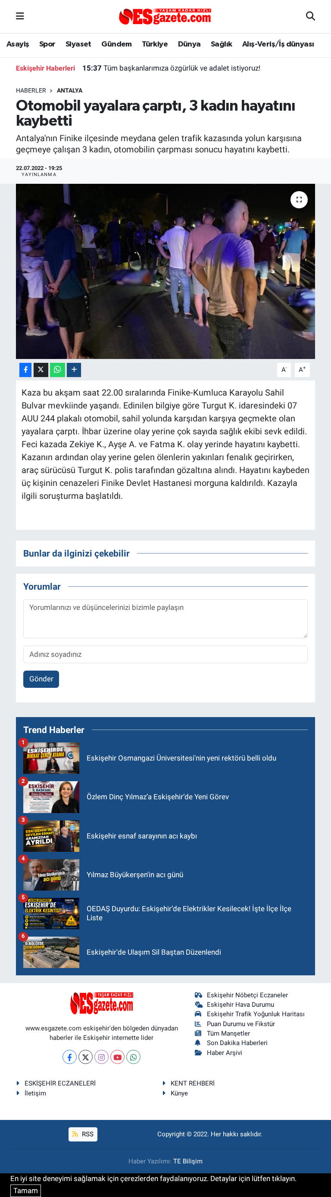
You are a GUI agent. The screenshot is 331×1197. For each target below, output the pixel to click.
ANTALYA (69, 90)
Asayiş (17, 44)
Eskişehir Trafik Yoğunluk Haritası (256, 1014)
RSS (87, 1134)
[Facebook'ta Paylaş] (25, 370)
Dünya (189, 44)
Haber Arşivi (224, 1053)
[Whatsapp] (133, 1057)
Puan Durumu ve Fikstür (241, 1024)
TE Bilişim (188, 1161)
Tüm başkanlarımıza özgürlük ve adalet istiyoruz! (171, 68)
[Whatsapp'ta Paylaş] (57, 370)
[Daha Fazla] (74, 370)
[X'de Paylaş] (41, 370)
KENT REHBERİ (193, 1083)
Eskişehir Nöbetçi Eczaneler (247, 995)
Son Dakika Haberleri (237, 1043)
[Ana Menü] (20, 16)
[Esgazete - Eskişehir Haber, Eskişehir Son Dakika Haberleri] (165, 16)
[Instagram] (101, 1057)
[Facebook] (69, 1057)
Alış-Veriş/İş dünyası (278, 44)
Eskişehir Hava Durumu (240, 1004)
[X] (85, 1057)
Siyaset (78, 44)
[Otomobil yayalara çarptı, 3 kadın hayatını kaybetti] (165, 271)
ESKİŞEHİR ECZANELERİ (60, 1083)
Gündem (116, 44)
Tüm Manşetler (228, 1033)
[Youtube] (117, 1057)
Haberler (31, 90)
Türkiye (155, 44)
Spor (47, 44)
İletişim (35, 1093)
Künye (179, 1093)
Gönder (41, 678)
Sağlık (221, 44)
